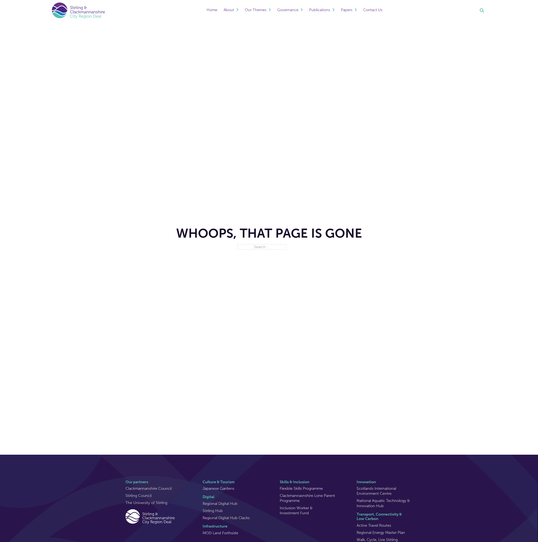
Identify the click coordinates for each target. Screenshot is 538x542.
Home (212, 10)
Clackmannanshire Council (148, 488)
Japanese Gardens (218, 488)
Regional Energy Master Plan (381, 532)
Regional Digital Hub (220, 503)
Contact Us (372, 10)
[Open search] (482, 10)
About (229, 10)
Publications (319, 10)
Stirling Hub (213, 510)
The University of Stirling (146, 502)
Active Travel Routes (374, 525)
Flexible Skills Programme (301, 488)
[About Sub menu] (237, 10)
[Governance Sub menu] (302, 10)
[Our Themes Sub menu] (270, 10)
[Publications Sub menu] (333, 10)
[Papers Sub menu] (356, 10)
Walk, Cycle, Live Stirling (377, 539)
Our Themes (255, 10)
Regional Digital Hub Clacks (226, 518)
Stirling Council (138, 495)
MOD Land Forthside (220, 533)
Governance (287, 10)
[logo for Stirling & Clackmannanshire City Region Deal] (150, 516)
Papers (346, 10)
